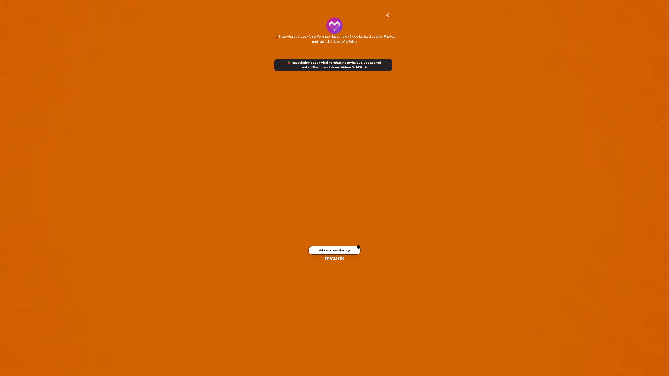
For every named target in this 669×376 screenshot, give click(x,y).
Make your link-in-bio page (334, 251)
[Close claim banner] (358, 248)
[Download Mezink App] (334, 257)
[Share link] (388, 14)
